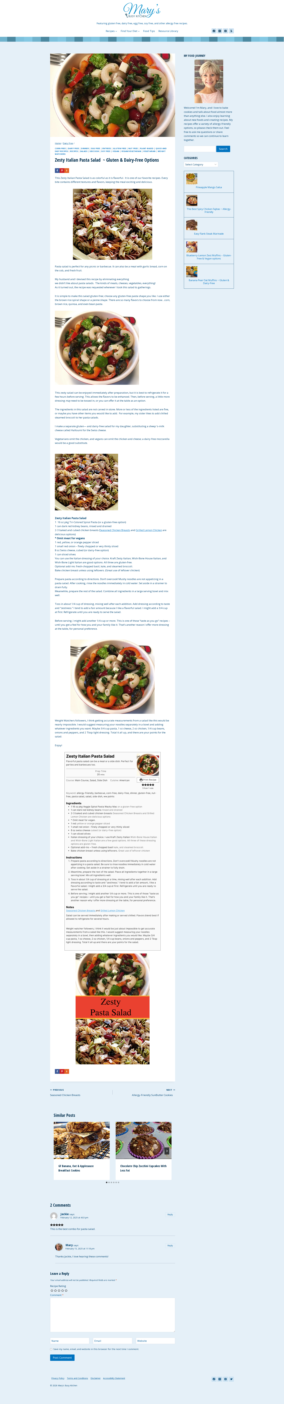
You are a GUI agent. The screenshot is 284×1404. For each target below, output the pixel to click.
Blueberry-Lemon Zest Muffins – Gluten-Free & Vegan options (208, 257)
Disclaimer (96, 1378)
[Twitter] (231, 1379)
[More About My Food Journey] (209, 81)
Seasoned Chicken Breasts (115, 530)
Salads (83, 151)
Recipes (74, 151)
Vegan (116, 151)
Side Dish (94, 151)
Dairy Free (73, 148)
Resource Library (168, 31)
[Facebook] (214, 30)
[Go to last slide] (58, 1151)
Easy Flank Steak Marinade (209, 233)
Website (142, 1341)
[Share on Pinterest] (62, 170)
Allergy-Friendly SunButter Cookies (153, 1092)
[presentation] (82, 1140)
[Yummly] (231, 30)
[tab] (106, 1182)
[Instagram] (219, 30)
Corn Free (60, 148)
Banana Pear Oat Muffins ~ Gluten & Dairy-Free (209, 282)
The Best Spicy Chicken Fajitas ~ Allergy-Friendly (209, 211)
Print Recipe (149, 779)
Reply (170, 1214)
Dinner (85, 148)
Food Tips (149, 31)
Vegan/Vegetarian (131, 151)
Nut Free (133, 148)
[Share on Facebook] (57, 170)
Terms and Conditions (77, 1378)
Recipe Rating (58, 1286)
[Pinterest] (225, 30)
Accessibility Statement (114, 1378)
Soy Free (105, 151)
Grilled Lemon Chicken (149, 530)
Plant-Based (147, 148)
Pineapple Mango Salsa (209, 187)
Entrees (106, 148)
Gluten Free (119, 148)
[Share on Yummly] (66, 170)
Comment (56, 1295)
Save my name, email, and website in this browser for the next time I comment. (96, 1349)
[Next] (166, 1151)
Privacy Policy (57, 1378)
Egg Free (95, 148)
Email (97, 1341)
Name (55, 1341)
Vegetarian (149, 151)
